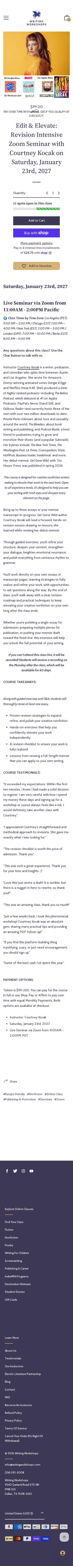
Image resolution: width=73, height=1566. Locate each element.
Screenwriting (13, 1261)
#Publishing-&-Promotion (19, 1099)
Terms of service (16, 1428)
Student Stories (15, 1292)
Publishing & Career (17, 1268)
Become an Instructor (18, 1405)
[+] (58, 193)
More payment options (36, 243)
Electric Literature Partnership (23, 1374)
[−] (47, 193)
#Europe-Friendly (14, 1094)
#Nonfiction (34, 1094)
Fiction (9, 1229)
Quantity (19, 193)
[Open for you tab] (63, 1553)
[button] (67, 18)
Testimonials (13, 1358)
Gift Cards (11, 1299)
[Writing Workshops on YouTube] (31, 1171)
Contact (10, 1389)
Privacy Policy (13, 1420)
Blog (7, 1381)
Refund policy (13, 1413)
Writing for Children (17, 1253)
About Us (10, 1350)
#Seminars (45, 1099)
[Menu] (6, 18)
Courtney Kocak (28, 367)
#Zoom (59, 1099)
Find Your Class (14, 1222)
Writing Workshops (26, 1453)
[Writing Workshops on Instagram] (23, 1171)
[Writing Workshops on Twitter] (15, 1171)
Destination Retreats (18, 1284)
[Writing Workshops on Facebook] (7, 1171)
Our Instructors (14, 1366)
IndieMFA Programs (17, 1276)
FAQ (7, 1397)
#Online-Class (54, 1094)
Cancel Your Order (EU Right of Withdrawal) (24, 1438)
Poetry (9, 1245)
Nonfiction (11, 1237)
